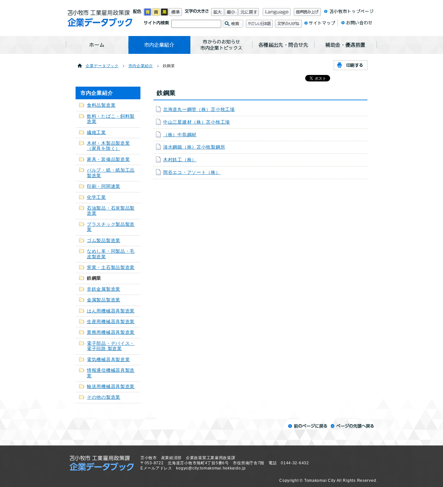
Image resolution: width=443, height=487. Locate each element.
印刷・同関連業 (103, 186)
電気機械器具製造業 (108, 359)
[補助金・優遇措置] (346, 45)
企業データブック (102, 66)
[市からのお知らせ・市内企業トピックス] (221, 45)
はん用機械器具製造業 (111, 311)
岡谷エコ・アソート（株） (192, 172)
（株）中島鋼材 (180, 134)
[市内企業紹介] (159, 45)
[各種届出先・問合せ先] (284, 45)
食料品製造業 (101, 105)
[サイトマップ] (319, 24)
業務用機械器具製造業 (111, 332)
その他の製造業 (103, 397)
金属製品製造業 (103, 300)
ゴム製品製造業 (103, 240)
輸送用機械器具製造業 (111, 386)
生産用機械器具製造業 (111, 321)
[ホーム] (97, 45)
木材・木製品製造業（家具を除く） (108, 146)
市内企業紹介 (140, 66)
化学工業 (96, 197)
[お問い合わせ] (355, 24)
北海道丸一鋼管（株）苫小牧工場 (199, 109)
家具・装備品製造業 (108, 159)
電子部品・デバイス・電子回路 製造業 (111, 346)
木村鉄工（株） (180, 159)
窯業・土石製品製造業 (111, 267)
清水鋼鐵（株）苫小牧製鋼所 (194, 147)
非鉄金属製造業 (103, 289)
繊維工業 (96, 132)
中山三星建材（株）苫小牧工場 (196, 122)
